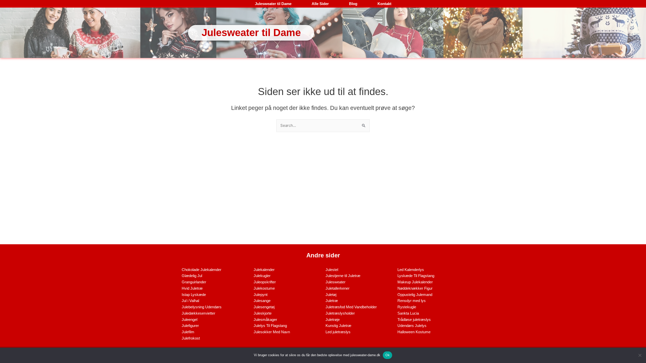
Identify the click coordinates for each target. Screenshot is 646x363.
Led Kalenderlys (410, 269)
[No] (639, 355)
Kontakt (384, 4)
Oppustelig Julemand (414, 294)
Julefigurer (190, 325)
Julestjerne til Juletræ (343, 276)
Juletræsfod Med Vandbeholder (351, 307)
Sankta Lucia (408, 313)
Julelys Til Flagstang (270, 325)
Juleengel (189, 319)
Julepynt (260, 294)
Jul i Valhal (190, 300)
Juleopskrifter (265, 282)
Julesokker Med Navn (272, 332)
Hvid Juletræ (192, 288)
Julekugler (262, 276)
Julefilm (188, 332)
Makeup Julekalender (415, 282)
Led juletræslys (338, 332)
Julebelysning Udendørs (202, 307)
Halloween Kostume (413, 332)
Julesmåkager (265, 319)
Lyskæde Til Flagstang (415, 276)
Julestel (332, 269)
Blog (353, 4)
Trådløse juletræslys (414, 319)
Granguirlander (194, 282)
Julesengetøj (264, 307)
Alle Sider (320, 4)
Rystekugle (406, 307)
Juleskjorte (263, 313)
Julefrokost (191, 338)
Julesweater (335, 282)
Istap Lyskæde (194, 294)
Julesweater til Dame (273, 4)
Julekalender (264, 269)
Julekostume (264, 288)
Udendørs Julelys (411, 325)
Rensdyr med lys (411, 300)
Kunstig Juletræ (338, 325)
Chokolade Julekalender (201, 269)
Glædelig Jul (192, 276)
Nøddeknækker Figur (415, 288)
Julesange (262, 300)
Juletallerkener (337, 288)
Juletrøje (333, 319)
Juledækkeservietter (198, 313)
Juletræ (332, 300)
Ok (387, 355)
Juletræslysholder (340, 313)
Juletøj (331, 294)
